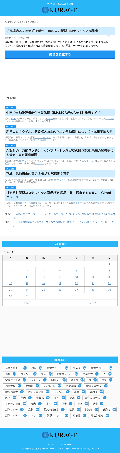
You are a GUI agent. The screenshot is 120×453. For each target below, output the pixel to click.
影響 (11, 373)
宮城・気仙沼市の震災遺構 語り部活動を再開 (38, 174)
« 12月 (27, 302)
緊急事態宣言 (54, 409)
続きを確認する (60, 54)
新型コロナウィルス (58, 367)
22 (109, 283)
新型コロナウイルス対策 (58, 415)
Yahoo (96, 391)
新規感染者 (14, 391)
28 (93, 289)
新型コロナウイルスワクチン (96, 397)
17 (27, 283)
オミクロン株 (38, 391)
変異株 (43, 397)
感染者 (80, 367)
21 (93, 283)
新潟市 (91, 409)
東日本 (19, 179)
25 (43, 289)
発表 (98, 403)
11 (43, 276)
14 (93, 276)
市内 (36, 403)
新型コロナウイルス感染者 (16, 415)
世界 (74, 409)
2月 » (93, 302)
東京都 (77, 379)
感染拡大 (91, 373)
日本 (59, 397)
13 (76, 276)
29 (109, 289)
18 (43, 283)
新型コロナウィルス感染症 (97, 385)
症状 (33, 409)
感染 (42, 140)
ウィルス (62, 391)
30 (10, 296)
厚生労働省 (100, 415)
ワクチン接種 (15, 403)
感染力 (109, 409)
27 (76, 289)
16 (10, 283)
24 (27, 289)
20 (76, 283)
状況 (82, 403)
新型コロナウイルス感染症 (102, 367)
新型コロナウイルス (16, 367)
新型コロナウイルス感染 (68, 373)
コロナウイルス (43, 137)
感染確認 (74, 385)
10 (27, 276)
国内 (26, 397)
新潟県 (32, 385)
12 (60, 276)
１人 (36, 415)
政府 (10, 397)
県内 (46, 373)
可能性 (79, 415)
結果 (75, 397)
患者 (79, 391)
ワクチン (39, 379)
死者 (67, 403)
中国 (13, 118)
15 (109, 276)
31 (27, 296)
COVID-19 (52, 385)
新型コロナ (14, 409)
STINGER (95, 449)
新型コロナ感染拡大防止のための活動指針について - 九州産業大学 (59, 131)
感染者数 (13, 385)
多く (51, 403)
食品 (50, 118)
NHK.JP (58, 379)
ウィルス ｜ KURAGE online (60, 444)
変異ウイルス (15, 379)
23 (10, 289)
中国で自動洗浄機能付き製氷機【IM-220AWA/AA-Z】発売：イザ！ (54, 112)
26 (60, 289)
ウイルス (62, 160)
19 (60, 283)
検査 (107, 379)
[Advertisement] (60, 76)
